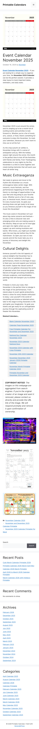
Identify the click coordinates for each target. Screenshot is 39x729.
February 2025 (8, 644)
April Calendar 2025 (10, 676)
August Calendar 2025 (11, 680)
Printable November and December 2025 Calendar (19, 374)
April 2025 (7, 638)
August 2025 (8, 625)
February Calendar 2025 (12, 689)
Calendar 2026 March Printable (15, 569)
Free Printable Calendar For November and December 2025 (22, 330)
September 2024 (9, 661)
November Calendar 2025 (15, 520)
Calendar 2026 (8, 683)
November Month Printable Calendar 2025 (20, 368)
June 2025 (7, 632)
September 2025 (9, 622)
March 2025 (7, 641)
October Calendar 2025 (12, 712)
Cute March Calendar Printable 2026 (17, 563)
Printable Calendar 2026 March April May (18, 566)
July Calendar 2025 (10, 692)
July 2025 (6, 628)
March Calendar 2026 (11, 702)
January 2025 (8, 648)
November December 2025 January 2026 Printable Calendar (20, 360)
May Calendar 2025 (10, 705)
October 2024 (8, 657)
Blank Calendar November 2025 (22, 321)
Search (5, 542)
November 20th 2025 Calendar (21, 354)
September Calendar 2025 (13, 715)
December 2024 (9, 651)
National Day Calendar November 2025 (18, 336)
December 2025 (9, 616)
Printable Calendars (14, 4)
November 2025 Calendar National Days (19, 343)
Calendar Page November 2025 (22, 325)
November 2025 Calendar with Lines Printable (21, 349)
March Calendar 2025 (11, 699)
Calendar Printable (10, 686)
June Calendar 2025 (10, 696)
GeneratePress (19, 726)
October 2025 (8, 619)
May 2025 (6, 635)
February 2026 (8, 612)
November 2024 (9, 654)
